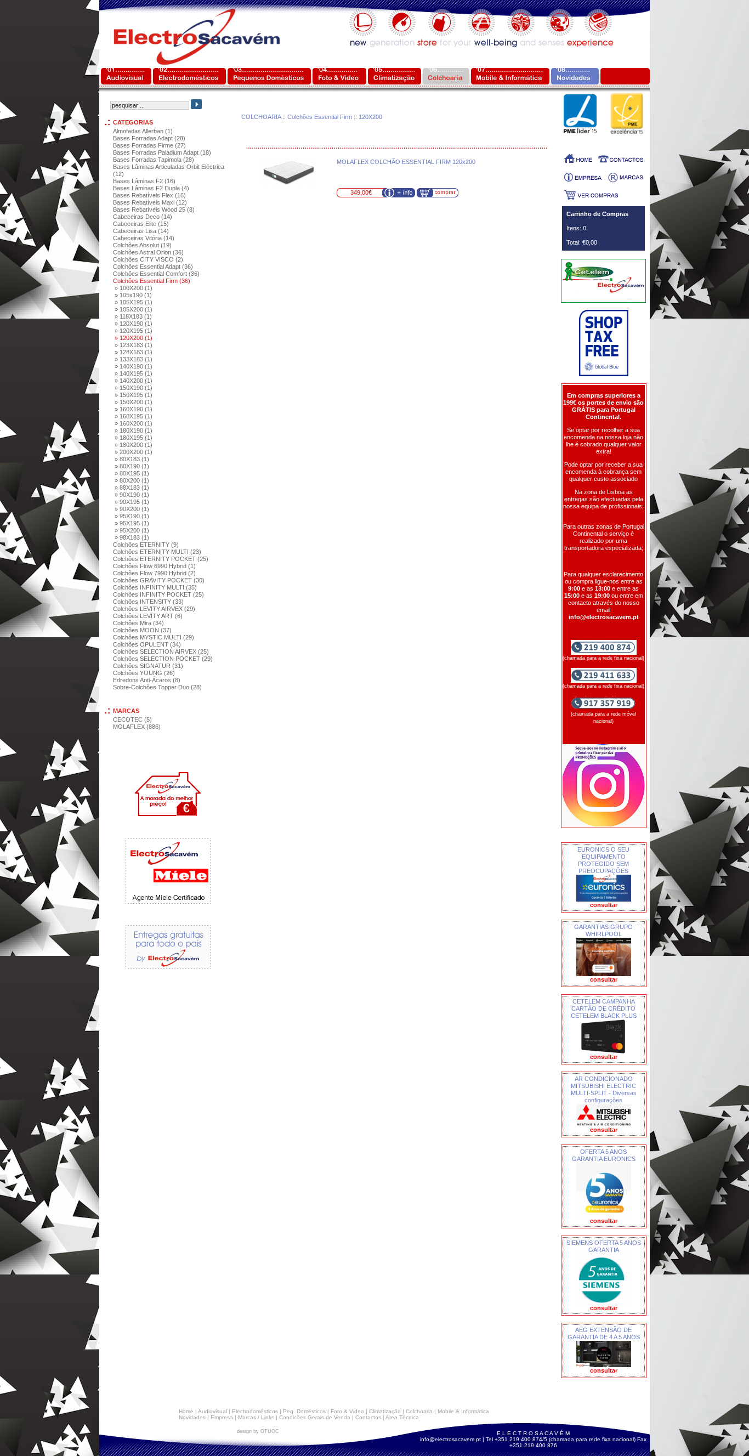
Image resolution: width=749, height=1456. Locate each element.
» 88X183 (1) (132, 487)
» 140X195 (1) (133, 373)
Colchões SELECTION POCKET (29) (163, 658)
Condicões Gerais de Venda (314, 1417)
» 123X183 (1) (133, 345)
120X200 (370, 117)
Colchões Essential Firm (319, 117)
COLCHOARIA (261, 117)
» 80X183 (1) (132, 459)
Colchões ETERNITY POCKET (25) (160, 559)
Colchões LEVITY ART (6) (148, 616)
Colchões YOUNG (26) (144, 673)
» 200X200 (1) (133, 452)
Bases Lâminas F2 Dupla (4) (151, 188)
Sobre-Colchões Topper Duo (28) (157, 687)
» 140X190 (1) (133, 366)
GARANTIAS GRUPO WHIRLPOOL (603, 930)
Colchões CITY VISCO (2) (148, 259)
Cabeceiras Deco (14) (142, 216)
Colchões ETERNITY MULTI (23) (157, 551)
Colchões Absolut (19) (142, 245)
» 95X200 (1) (132, 530)
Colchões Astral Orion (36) (148, 252)
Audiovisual (212, 1411)
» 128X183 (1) (133, 352)
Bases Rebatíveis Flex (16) (149, 195)
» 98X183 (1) (132, 537)
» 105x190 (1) (133, 295)
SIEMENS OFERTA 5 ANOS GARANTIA (603, 1246)
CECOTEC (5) (132, 719)
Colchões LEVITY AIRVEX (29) (154, 608)
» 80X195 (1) (132, 473)
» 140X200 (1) (133, 380)
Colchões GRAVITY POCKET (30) (159, 580)
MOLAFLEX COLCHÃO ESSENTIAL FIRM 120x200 (406, 161)
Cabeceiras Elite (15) (141, 223)
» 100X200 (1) (133, 288)
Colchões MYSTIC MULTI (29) (153, 637)
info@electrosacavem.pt (450, 1439)
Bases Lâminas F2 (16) (144, 181)
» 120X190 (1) (133, 323)
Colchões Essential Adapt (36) (153, 266)
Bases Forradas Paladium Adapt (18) (162, 152)
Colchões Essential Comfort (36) (156, 273)
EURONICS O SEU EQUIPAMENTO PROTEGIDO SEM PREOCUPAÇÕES (603, 860)
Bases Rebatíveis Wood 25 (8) (154, 209)
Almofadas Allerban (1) (143, 131)
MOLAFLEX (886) (137, 726)
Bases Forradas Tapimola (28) (153, 159)
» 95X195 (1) (132, 523)
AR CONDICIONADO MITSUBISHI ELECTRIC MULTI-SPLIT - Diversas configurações (604, 1089)
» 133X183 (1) (133, 359)
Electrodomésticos (255, 1411)
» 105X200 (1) (133, 309)
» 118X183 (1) (133, 316)
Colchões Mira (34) (138, 623)
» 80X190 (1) (132, 466)
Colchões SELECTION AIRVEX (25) (161, 651)
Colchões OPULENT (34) (147, 644)
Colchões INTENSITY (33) (148, 601)
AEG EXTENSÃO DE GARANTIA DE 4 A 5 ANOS (604, 1333)
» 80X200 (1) (132, 480)
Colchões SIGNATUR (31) (148, 665)
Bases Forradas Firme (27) (149, 145)
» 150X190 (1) (133, 387)
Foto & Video (347, 1411)
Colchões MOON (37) (142, 630)
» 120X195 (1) (133, 330)
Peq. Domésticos (304, 1411)
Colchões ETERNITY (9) (146, 544)
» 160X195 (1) (133, 416)
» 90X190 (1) (132, 494)
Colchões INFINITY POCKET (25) (158, 594)
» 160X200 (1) (133, 423)
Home (186, 1411)
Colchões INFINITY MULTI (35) (155, 587)
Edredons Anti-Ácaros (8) (146, 680)
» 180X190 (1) (133, 430)
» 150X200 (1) (133, 402)
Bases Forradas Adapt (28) (149, 138)
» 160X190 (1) (133, 409)
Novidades (192, 1417)
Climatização (385, 1411)
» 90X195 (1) (132, 501)
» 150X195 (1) (133, 395)
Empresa (222, 1417)
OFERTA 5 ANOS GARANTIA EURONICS (603, 1155)
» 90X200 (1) (132, 509)
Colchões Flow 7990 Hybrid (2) (154, 573)
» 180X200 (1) (133, 444)
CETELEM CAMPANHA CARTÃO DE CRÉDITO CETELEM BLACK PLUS (604, 1008)
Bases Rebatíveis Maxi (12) (150, 202)
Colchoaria (419, 1411)
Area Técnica (402, 1417)
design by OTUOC (258, 1431)
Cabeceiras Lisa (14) (141, 231)
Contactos (368, 1417)
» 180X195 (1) (133, 437)
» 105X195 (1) (133, 302)
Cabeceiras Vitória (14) (143, 238)
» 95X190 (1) (132, 516)
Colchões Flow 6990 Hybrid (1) (154, 566)
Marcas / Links (256, 1417)
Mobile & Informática (463, 1411)
